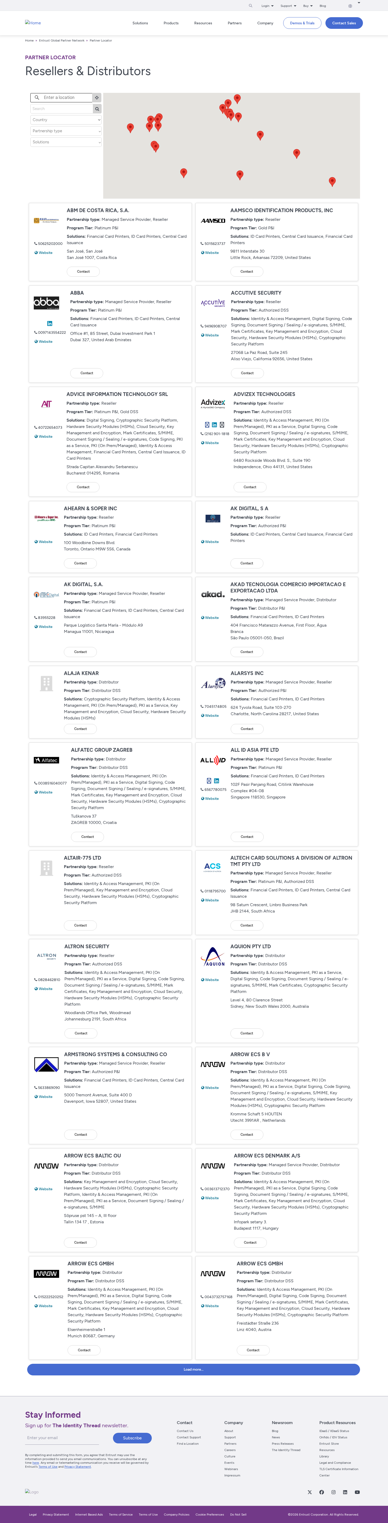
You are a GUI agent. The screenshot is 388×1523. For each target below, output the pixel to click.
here (35, 1463)
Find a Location (188, 1444)
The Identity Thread (286, 1450)
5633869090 (49, 1088)
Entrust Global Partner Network (61, 40)
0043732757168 (219, 1297)
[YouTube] (357, 1492)
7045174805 (215, 706)
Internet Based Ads (89, 1514)
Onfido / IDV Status (333, 1437)
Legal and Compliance (335, 1463)
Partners (230, 1444)
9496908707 (216, 326)
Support (230, 1437)
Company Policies (177, 1514)
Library (324, 1456)
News (276, 1437)
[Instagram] (333, 1492)
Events (229, 1463)
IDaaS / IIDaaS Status (334, 1431)
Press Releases (283, 1444)
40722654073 (50, 427)
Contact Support (189, 1437)
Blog (323, 6)
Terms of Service (121, 1514)
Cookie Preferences (210, 1514)
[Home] (33, 23)
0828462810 (49, 980)
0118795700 (215, 891)
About (228, 1431)
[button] (155, 148)
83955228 (46, 617)
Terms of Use (48, 1467)
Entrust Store (329, 1444)
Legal (33, 1514)
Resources (327, 1450)
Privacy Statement (77, 1467)
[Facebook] (321, 1492)
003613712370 (217, 1189)
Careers (230, 1450)
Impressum (232, 1475)
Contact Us (185, 1431)
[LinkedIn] (345, 1492)
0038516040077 (52, 783)
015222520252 (50, 1297)
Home (29, 40)
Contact (83, 271)
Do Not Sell (238, 1514)
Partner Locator (101, 40)
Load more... (194, 1369)
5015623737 (215, 243)
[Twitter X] (309, 1492)
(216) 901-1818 (217, 434)
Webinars (231, 1469)
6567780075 (215, 789)
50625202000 (50, 243)
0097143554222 (52, 332)
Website (46, 252)
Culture (229, 1456)
